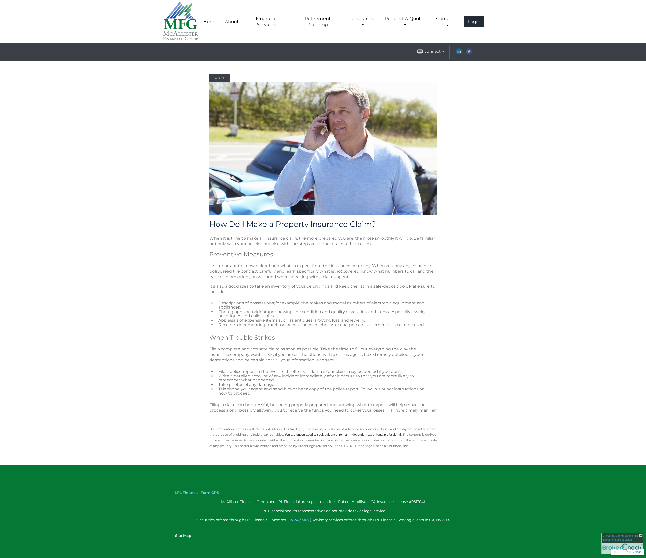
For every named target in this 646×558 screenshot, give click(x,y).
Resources (362, 18)
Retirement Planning (318, 21)
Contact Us (445, 21)
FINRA (293, 520)
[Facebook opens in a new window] (469, 53)
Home (210, 21)
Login (474, 21)
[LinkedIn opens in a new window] (459, 53)
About (232, 21)
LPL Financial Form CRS (197, 492)
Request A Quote (404, 18)
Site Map (183, 535)
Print (219, 78)
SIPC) (306, 520)
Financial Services (266, 21)
